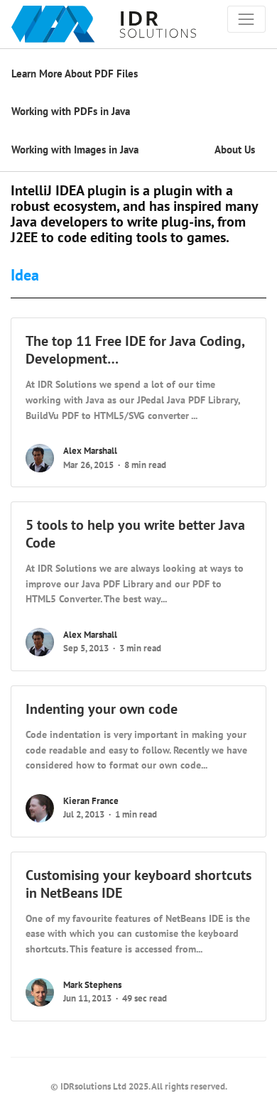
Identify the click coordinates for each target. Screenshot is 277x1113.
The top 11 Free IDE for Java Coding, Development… (135, 350)
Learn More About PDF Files (74, 73)
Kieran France (91, 801)
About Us (234, 149)
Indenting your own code (102, 709)
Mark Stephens (92, 985)
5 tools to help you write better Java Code (135, 534)
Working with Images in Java (74, 149)
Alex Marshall (90, 451)
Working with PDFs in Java (70, 111)
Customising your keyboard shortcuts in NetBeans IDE (138, 884)
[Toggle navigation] (246, 19)
